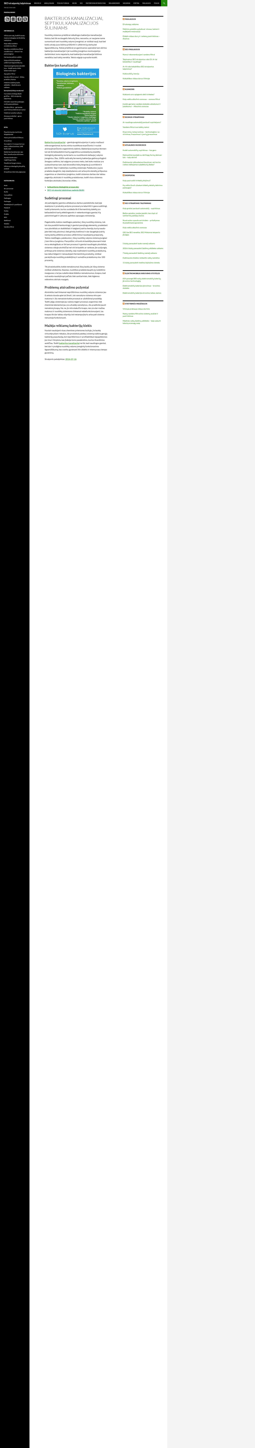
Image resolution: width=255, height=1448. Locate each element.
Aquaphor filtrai (9, 74)
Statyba (136, 3)
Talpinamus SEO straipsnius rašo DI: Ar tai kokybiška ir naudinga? (140, 60)
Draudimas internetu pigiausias (15, 172)
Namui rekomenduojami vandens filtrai (139, 54)
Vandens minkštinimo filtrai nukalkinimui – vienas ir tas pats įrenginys (13, 51)
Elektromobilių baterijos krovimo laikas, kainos (142, 293)
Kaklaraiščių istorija (131, 74)
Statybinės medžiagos (136, 304)
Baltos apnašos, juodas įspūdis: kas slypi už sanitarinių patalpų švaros (140, 214)
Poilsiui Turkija (63, 3)
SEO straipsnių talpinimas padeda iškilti (65, 190)
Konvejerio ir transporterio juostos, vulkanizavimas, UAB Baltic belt (14, 146)
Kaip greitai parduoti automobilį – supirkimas (141, 208)
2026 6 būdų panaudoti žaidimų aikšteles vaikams (143, 248)
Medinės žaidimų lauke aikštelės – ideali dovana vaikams (12, 85)
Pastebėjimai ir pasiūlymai (96, 3)
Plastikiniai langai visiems (12, 163)
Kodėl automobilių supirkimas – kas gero (139, 150)
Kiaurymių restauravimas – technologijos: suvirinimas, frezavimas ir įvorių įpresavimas (141, 133)
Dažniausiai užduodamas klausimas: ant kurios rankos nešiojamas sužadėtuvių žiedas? (142, 163)
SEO (81, 3)
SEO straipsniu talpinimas (138, 203)
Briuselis (37, 3)
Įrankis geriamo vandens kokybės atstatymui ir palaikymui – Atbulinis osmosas (142, 105)
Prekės (6, 214)
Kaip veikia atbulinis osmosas (135, 227)
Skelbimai (126, 3)
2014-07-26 (70, 359)
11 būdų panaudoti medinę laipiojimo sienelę (141, 262)
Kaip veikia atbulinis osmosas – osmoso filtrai (141, 99)
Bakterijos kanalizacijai (55, 142)
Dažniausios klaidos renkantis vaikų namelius (141, 258)
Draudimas (8, 141)
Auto (5, 185)
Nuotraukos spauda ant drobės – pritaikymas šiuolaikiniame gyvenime (141, 221)
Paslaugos (146, 3)
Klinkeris (129, 89)
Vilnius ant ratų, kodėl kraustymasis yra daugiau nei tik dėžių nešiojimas (14, 38)
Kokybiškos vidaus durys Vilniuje (136, 78)
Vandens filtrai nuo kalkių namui (136, 127)
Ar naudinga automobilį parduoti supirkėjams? (142, 122)
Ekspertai (130, 175)
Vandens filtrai (9, 227)
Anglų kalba (49, 3)
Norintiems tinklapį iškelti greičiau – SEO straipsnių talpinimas (13, 96)
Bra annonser (114, 3)
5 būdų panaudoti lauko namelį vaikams (139, 243)
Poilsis (156, 3)
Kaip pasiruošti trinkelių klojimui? (137, 180)
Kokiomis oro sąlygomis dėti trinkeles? (138, 94)
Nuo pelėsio (8, 195)
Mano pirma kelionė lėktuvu (14, 138)
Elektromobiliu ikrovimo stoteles (142, 273)
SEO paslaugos (132, 49)
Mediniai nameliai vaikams (13, 113)
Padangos (7, 198)
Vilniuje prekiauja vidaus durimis (136, 309)
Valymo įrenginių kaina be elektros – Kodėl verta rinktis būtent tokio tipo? (14, 68)
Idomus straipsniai (134, 117)
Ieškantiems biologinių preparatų (62, 187)
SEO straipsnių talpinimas (17, 3)
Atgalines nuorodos (135, 145)
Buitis (6, 192)
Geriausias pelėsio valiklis (13, 57)
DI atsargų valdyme (131, 24)
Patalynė (7, 208)
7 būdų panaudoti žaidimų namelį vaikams (140, 253)
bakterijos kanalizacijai (69, 343)
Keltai (74, 3)
